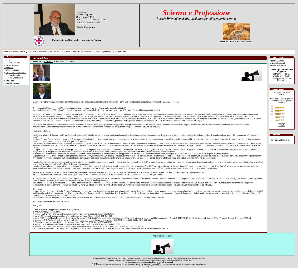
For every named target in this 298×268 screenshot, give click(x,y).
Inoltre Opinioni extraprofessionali (277, 62)
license (203, 264)
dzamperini (48, 62)
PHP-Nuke (96, 264)
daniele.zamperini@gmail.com (88, 22)
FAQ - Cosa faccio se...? (16, 73)
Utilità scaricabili (12, 70)
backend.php (154, 262)
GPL (159, 264)
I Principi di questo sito (85, 27)
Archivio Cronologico (14, 78)
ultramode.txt (167, 262)
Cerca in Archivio (13, 75)
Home (8, 60)
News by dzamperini (279, 65)
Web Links (10, 80)
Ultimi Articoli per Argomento (11, 66)
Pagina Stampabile (281, 140)
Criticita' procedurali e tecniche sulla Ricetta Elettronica (282, 78)
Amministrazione (12, 83)
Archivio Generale (13, 63)
